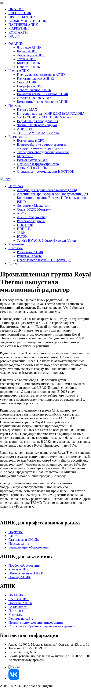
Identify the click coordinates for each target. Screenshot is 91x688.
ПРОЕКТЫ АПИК (22, 17)
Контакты (15, 248)
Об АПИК (15, 43)
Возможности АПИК (32, 160)
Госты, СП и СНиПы (32, 167)
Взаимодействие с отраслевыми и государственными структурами (41, 146)
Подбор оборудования (24, 565)
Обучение (15, 532)
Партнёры (15, 186)
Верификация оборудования (37, 121)
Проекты (14, 105)
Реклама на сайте (29, 256)
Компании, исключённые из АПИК (42, 101)
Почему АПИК (19, 577)
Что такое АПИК (29, 47)
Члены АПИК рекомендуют (37, 125)
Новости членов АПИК (34, 90)
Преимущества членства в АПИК (41, 74)
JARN (21, 232)
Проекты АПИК (20, 603)
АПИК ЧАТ (25, 129)
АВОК (22, 213)
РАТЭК (22, 236)
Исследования (18, 543)
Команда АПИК (28, 63)
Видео (13, 263)
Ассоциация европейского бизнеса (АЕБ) (47, 190)
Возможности (18, 136)
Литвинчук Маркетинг (33, 205)
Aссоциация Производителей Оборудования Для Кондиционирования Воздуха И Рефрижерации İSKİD (52, 197)
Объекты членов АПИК (34, 98)
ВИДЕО (14, 36)
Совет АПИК (26, 82)
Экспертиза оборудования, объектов (43, 152)
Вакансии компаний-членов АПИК (42, 94)
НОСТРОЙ (25, 225)
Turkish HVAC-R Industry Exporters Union (46, 240)
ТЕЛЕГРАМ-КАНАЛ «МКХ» (38, 133)
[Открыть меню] (1, 3)
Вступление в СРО (30, 140)
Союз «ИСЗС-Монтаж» (34, 209)
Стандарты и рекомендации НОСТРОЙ (45, 171)
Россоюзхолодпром (31, 221)
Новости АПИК (28, 67)
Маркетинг (25, 156)
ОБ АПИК (16, 9)
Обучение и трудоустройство (38, 164)
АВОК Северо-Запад (32, 217)
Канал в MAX (27, 109)
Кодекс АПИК (27, 51)
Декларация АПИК (31, 55)
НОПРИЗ (24, 228)
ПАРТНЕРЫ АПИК (23, 24)
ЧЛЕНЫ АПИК (19, 13)
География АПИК (30, 86)
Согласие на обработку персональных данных (41, 626)
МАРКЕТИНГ (18, 28)
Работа (13, 536)
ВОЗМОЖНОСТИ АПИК (27, 21)
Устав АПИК (26, 59)
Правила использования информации (44, 260)
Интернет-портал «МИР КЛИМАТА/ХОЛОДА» (51, 113)
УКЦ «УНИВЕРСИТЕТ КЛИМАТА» (44, 117)
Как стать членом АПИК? (35, 78)
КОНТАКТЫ (18, 32)
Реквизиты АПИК (30, 252)
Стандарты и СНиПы (24, 539)
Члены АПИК (18, 70)
